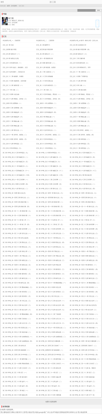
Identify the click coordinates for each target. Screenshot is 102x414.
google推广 (43, 412)
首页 (2, 2)
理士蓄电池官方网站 (7, 412)
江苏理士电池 (27, 412)
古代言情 (14, 6)
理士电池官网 (82, 412)
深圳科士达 (73, 412)
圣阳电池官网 (64, 412)
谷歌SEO (18, 412)
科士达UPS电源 (53, 412)
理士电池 (35, 412)
